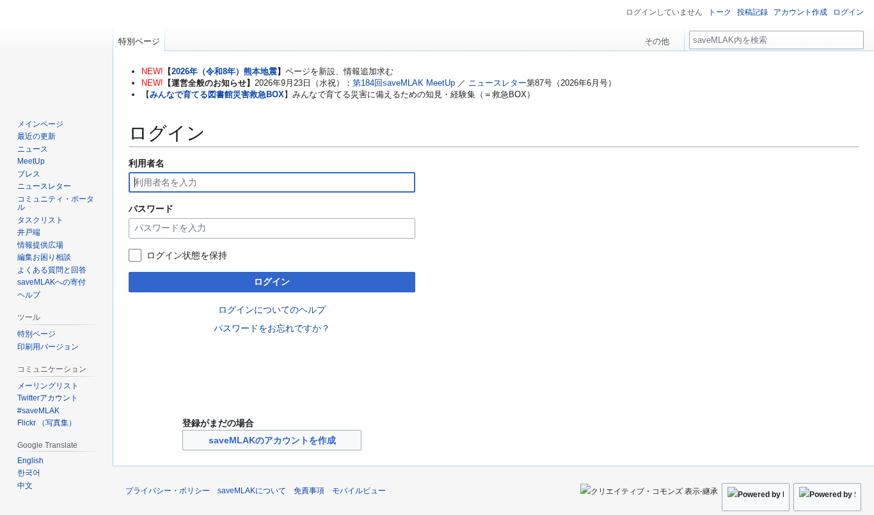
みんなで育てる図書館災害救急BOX (217, 94)
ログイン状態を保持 (187, 255)
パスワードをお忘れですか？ (272, 328)
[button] (661, 38)
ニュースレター (497, 83)
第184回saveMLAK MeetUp (404, 83)
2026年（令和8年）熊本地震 (224, 71)
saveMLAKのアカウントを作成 (272, 440)
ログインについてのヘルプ (272, 310)
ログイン (272, 281)
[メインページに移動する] (56, 51)
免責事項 (309, 490)
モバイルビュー (359, 490)
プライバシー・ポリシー (167, 490)
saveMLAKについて (252, 490)
